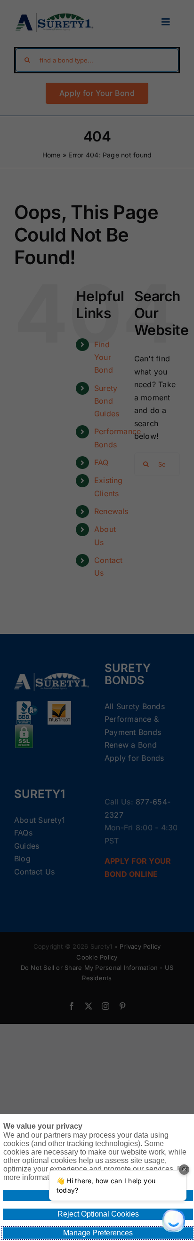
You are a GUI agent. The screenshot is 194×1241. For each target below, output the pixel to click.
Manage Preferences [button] (98, 1233)
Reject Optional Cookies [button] (98, 1214)
